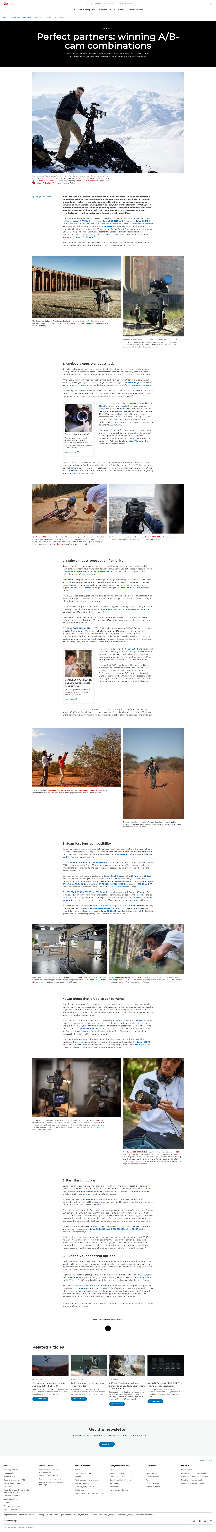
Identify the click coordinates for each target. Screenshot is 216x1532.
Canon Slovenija (10, 1521)
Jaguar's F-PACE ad (81, 221)
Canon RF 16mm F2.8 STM (89, 1028)
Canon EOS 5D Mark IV (85, 237)
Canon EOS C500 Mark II (114, 221)
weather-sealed (137, 537)
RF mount (141, 892)
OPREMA (150, 1379)
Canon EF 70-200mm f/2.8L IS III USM (109, 884)
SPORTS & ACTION (77, 1379)
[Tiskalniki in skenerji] (127, 10)
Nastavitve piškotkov (144, 1515)
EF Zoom (148, 876)
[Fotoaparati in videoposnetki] (97, 10)
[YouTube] (211, 1521)
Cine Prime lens (57, 544)
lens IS (137, 1045)
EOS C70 (88, 471)
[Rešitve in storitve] (144, 10)
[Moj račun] (210, 4)
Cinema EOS (124, 409)
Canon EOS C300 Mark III (48, 181)
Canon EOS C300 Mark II (111, 226)
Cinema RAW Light (131, 383)
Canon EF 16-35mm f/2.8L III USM (129, 881)
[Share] (108, 1328)
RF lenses (134, 900)
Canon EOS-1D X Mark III (86, 181)
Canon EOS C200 (121, 234)
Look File (134, 441)
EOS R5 (87, 892)
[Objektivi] (107, 10)
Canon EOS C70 (140, 1275)
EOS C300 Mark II (81, 1288)
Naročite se (106, 1444)
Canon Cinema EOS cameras (76, 572)
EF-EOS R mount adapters (132, 906)
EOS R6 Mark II (102, 892)
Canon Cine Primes (113, 876)
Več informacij (40, 1399)
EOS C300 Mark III (121, 1229)
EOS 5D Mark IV (144, 884)
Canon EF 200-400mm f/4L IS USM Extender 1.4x (88, 862)
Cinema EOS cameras (89, 1191)
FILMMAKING (108, 29)
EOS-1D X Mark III (94, 224)
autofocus (137, 898)
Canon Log (68, 580)
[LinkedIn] (199, 1521)
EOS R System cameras (138, 1191)
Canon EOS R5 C (110, 430)
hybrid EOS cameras (102, 572)
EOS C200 (110, 887)
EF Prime (135, 876)
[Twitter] (205, 1521)
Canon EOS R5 (135, 403)
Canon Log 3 (117, 419)
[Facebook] (188, 1521)
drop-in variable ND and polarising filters (101, 908)
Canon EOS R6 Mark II (44, 537)
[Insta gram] (194, 1521)
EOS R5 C (79, 892)
